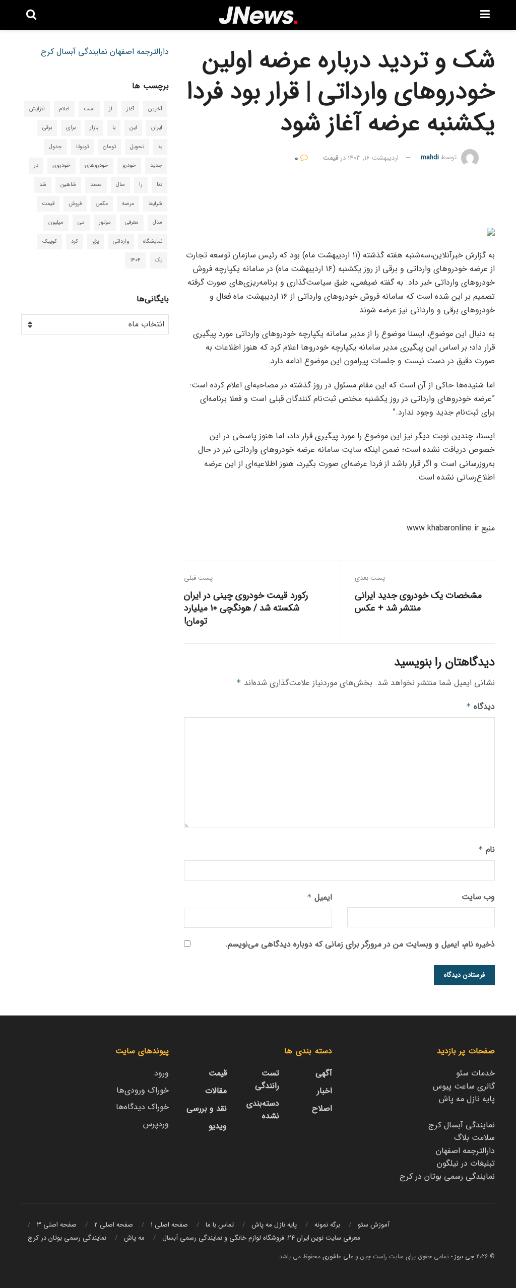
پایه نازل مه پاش (467, 1099)
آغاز (130, 109)
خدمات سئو (475, 1073)
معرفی (132, 222)
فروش (75, 203)
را (141, 184)
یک (158, 260)
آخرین (155, 109)
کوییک (49, 241)
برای (71, 127)
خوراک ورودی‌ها (142, 1090)
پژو (95, 241)
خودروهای (96, 165)
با (113, 127)
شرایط (155, 203)
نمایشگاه (152, 241)
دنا (159, 184)
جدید (156, 165)
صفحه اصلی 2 (113, 1224)
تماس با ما (220, 1224)
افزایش (37, 109)
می (81, 222)
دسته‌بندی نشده (262, 1109)
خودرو (129, 165)
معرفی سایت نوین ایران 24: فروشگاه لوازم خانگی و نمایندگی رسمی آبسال (261, 1238)
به (160, 147)
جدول (55, 147)
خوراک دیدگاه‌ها (142, 1107)
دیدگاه (480, 706)
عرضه (128, 203)
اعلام (64, 109)
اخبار (324, 1090)
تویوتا (82, 147)
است (89, 109)
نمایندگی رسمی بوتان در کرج (447, 1176)
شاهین (68, 184)
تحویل (137, 147)
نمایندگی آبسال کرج (74, 51)
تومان (109, 147)
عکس (102, 203)
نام (486, 849)
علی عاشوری (337, 1256)
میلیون (55, 222)
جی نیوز (464, 1256)
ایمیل (319, 897)
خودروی (61, 165)
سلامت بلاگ (474, 1137)
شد (42, 184)
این (133, 127)
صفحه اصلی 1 (169, 1224)
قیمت (330, 158)
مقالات (216, 1090)
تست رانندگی (267, 1079)
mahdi (430, 158)
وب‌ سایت (478, 897)
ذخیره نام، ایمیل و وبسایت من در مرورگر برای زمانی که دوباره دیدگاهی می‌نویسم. (360, 944)
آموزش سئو (374, 1224)
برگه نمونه (327, 1224)
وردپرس (156, 1124)
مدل (157, 222)
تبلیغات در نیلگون (466, 1163)
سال (120, 184)
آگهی (323, 1073)
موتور (105, 222)
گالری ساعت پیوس (464, 1086)
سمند (96, 184)
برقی (47, 127)
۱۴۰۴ (135, 260)
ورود (161, 1073)
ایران (156, 127)
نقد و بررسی (206, 1108)
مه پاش (134, 1238)
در (36, 165)
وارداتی (121, 241)
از (110, 109)
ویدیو (218, 1126)
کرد (74, 241)
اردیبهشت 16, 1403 (373, 158)
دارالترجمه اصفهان (139, 51)
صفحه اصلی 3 (57, 1224)
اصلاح (322, 1108)
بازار (94, 127)
